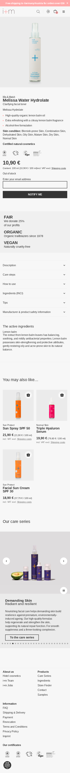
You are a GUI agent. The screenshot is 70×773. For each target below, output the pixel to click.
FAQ (5, 702)
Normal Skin (42, 422)
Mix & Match (8, 97)
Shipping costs (53, 168)
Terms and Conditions (14, 721)
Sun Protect (8, 422)
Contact (42, 684)
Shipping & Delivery (13, 706)
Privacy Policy (10, 725)
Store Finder (44, 679)
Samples (42, 689)
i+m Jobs (7, 679)
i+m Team (8, 675)
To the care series (20, 630)
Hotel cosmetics (11, 670)
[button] (28, 392)
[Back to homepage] (8, 11)
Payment (7, 711)
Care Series (44, 670)
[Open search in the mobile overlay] (38, 12)
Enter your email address (15, 179)
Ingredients (43, 675)
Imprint (6, 730)
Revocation (8, 716)
